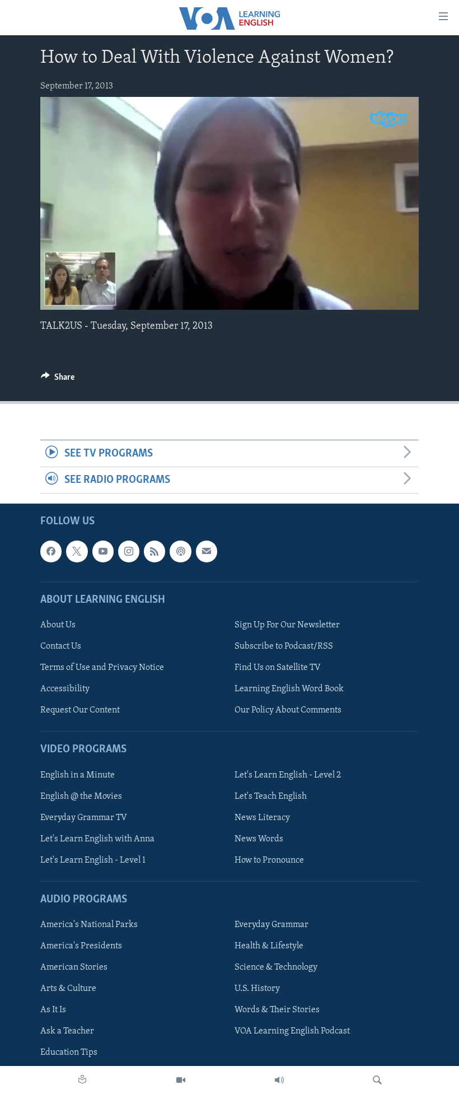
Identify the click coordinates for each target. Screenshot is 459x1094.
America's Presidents (81, 946)
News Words (259, 839)
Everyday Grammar (271, 924)
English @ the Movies (81, 796)
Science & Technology (276, 967)
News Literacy (262, 817)
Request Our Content (80, 710)
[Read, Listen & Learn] (82, 1080)
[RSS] (154, 551)
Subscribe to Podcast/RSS (284, 646)
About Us (58, 625)
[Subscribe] (206, 551)
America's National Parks (89, 924)
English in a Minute (77, 775)
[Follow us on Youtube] (103, 551)
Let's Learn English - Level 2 (288, 775)
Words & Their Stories (277, 1009)
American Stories (73, 967)
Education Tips (68, 1053)
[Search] (377, 1080)
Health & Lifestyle (269, 946)
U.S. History (257, 988)
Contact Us (60, 646)
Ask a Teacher (67, 1031)
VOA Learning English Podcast (292, 1031)
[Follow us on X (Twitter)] (76, 551)
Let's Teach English (271, 796)
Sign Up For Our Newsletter (287, 625)
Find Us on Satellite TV (278, 667)
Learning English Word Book (289, 689)
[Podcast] (180, 551)
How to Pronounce (269, 860)
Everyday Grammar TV (83, 817)
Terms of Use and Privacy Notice (102, 667)
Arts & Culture (68, 988)
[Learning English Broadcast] (279, 1080)
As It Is (53, 1009)
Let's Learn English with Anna (97, 839)
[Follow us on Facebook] (51, 551)
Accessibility (65, 689)
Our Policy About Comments (288, 710)
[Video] (181, 1080)
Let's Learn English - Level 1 (93, 860)
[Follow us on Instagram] (128, 551)
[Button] (57, 379)
